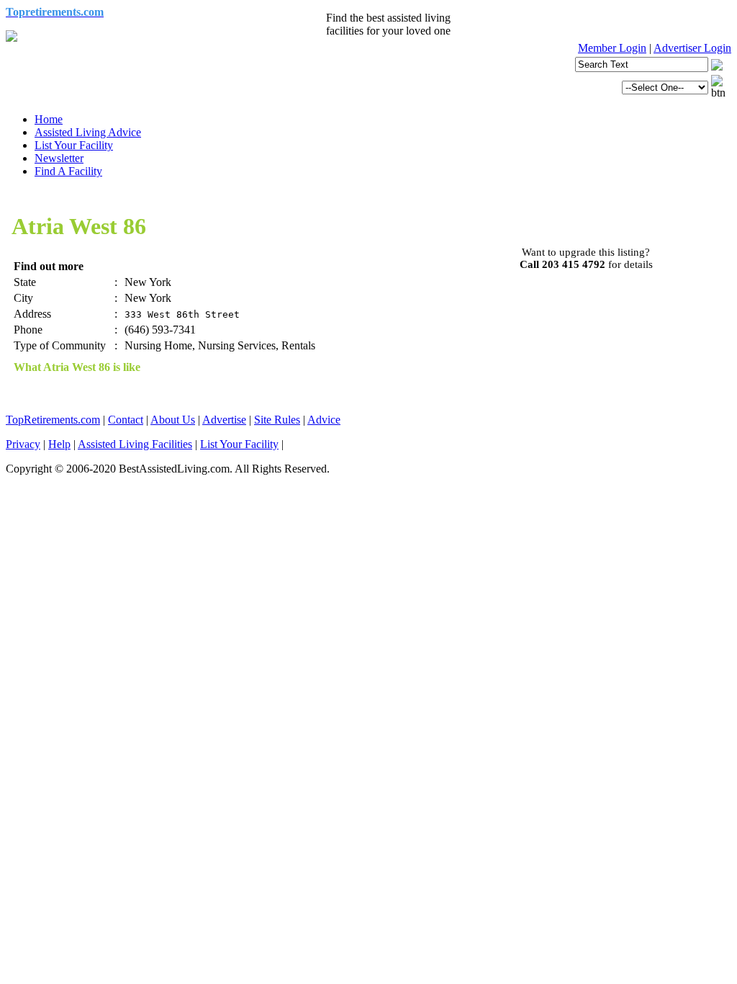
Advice (323, 419)
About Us (172, 419)
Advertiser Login (692, 48)
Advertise (224, 419)
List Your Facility (74, 145)
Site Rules (277, 419)
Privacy (23, 444)
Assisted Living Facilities (135, 444)
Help (59, 444)
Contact (125, 419)
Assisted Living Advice (88, 132)
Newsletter (59, 158)
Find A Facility (68, 171)
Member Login (612, 48)
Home (49, 119)
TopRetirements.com (53, 419)
